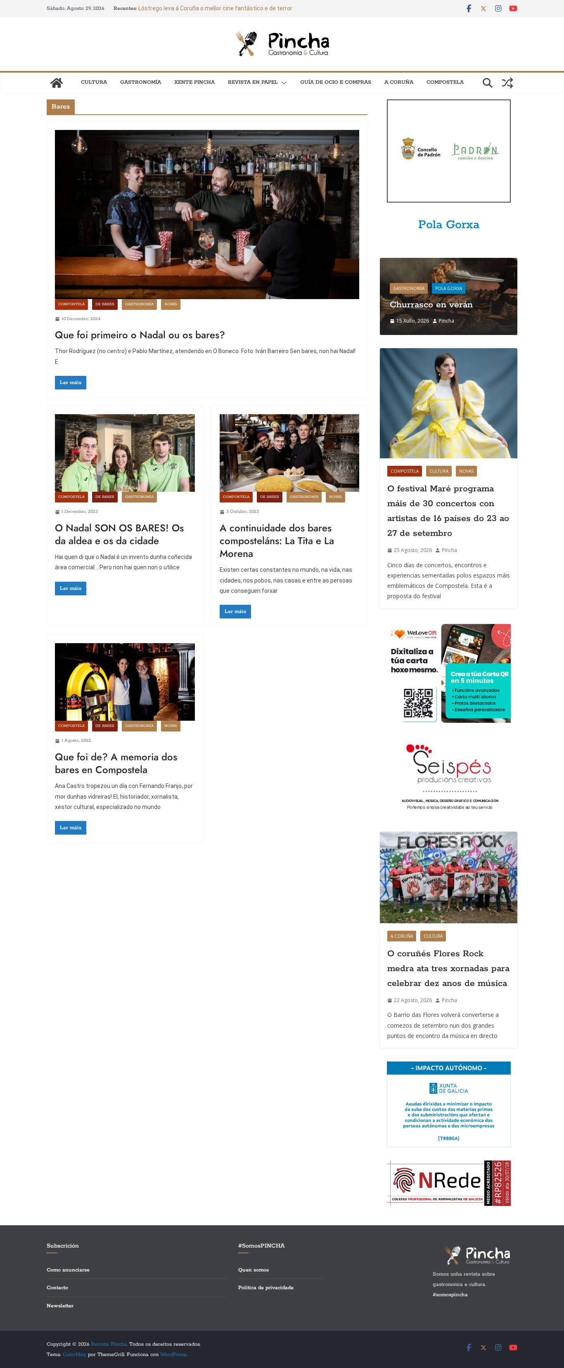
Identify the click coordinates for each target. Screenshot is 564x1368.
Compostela (445, 82)
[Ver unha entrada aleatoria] (507, 83)
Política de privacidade (266, 1288)
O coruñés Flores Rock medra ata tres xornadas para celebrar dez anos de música (448, 968)
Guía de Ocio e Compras (335, 82)
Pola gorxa (448, 288)
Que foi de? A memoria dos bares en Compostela (116, 763)
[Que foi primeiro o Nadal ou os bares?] (207, 214)
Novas (170, 304)
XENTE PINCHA (194, 82)
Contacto (57, 1288)
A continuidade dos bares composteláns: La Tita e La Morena (277, 541)
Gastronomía (140, 82)
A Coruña (398, 82)
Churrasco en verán (431, 305)
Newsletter (60, 1306)
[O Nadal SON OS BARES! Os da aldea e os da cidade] (125, 453)
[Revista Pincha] (56, 83)
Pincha (446, 320)
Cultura (94, 82)
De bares (104, 304)
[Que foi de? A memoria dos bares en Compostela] (125, 682)
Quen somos (253, 1270)
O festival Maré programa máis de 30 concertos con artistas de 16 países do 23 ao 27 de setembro (448, 511)
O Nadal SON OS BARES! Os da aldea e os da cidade (119, 534)
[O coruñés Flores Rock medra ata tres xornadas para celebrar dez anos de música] (448, 877)
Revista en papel (253, 82)
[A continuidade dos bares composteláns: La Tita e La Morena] (290, 453)
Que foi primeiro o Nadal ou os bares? (140, 335)
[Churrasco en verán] (448, 263)
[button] (282, 83)
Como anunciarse (68, 1270)
